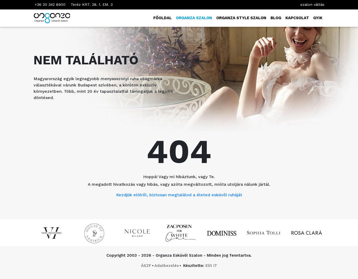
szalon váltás (312, 4)
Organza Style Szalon (241, 18)
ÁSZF (146, 265)
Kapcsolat (297, 18)
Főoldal (162, 18)
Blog (275, 18)
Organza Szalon (194, 18)
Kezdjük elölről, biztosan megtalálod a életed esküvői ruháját (179, 194)
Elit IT (211, 265)
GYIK (317, 18)
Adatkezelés (166, 265)
